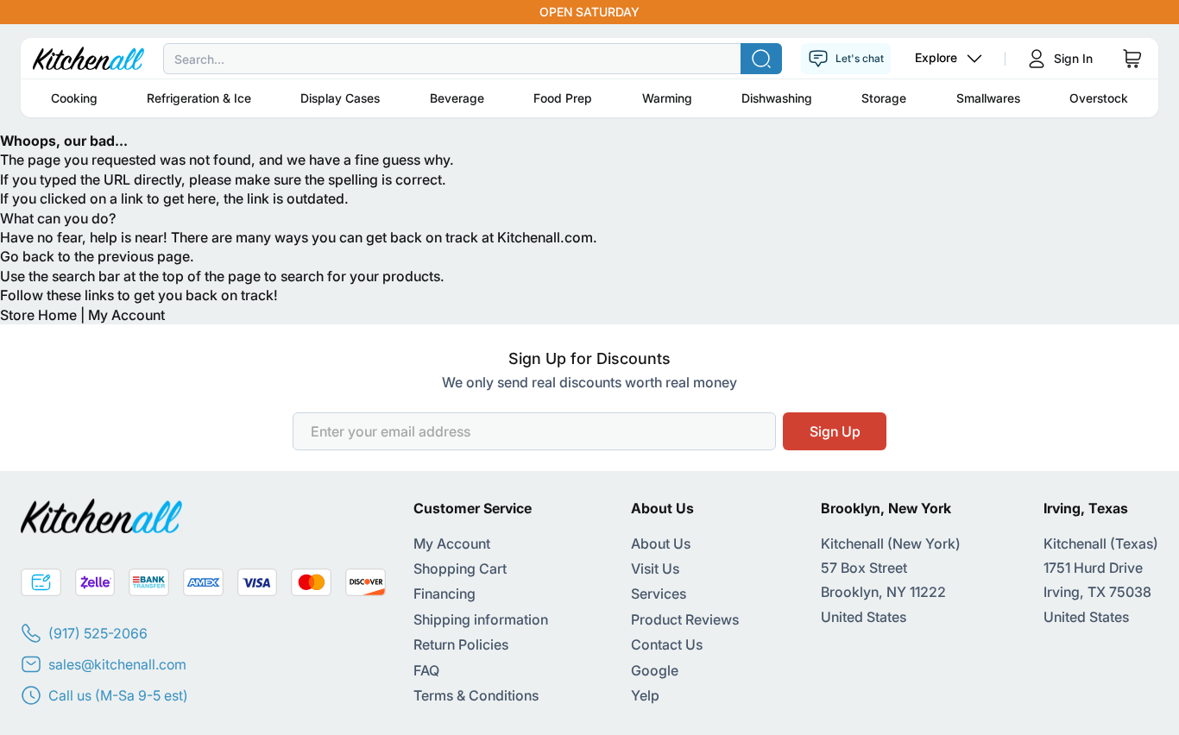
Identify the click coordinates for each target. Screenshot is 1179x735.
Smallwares (988, 98)
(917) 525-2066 (98, 633)
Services (658, 593)
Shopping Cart (460, 568)
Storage (883, 98)
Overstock (1098, 98)
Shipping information (480, 619)
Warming (667, 98)
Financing (444, 593)
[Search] (761, 58)
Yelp (645, 695)
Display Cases (340, 98)
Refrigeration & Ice (199, 98)
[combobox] (589, 58)
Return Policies (460, 644)
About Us (660, 543)
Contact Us (667, 644)
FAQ (426, 670)
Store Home (38, 315)
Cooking (74, 98)
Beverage (457, 98)
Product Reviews (685, 619)
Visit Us (655, 568)
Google (654, 670)
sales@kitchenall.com (117, 664)
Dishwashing (776, 98)
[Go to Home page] (88, 59)
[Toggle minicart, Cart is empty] (1132, 58)
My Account (126, 315)
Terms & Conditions (476, 695)
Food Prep (562, 98)
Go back (27, 256)
